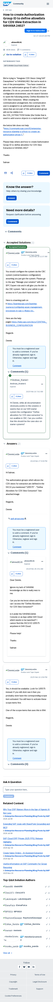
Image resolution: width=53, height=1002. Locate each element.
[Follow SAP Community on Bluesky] (24, 967)
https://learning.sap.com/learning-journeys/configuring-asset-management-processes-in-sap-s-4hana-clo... (24, 307)
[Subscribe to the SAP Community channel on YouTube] (29, 967)
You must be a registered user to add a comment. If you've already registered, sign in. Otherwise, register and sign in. (26, 355)
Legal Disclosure (40, 982)
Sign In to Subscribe (36, 31)
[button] (25, 54)
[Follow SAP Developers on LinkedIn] (33, 967)
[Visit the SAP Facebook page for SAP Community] (20, 967)
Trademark (13, 989)
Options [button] (48, 31)
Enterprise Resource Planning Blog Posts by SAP (27, 816)
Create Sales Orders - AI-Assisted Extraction (23, 853)
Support (39, 989)
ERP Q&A (8, 10)
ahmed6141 (16, 42)
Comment (43, 173)
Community (18, 4)
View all (6, 953)
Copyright (13, 982)
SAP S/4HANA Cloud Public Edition (16, 66)
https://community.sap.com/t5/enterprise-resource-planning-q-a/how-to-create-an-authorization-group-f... (22, 131)
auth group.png (17, 519)
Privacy (13, 975)
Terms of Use (39, 975)
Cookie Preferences (13, 996)
